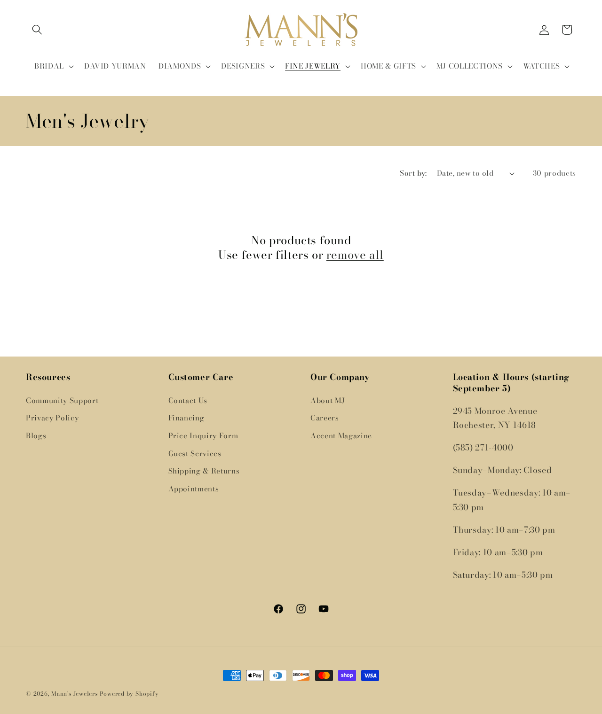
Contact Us (188, 400)
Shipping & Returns (204, 471)
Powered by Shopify (129, 693)
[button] (37, 29)
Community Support (62, 400)
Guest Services (195, 453)
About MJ (327, 400)
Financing (186, 417)
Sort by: (413, 173)
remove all (355, 255)
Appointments (193, 488)
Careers (324, 417)
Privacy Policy (52, 417)
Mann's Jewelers (74, 693)
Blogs (36, 435)
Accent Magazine (341, 435)
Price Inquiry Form (203, 435)
